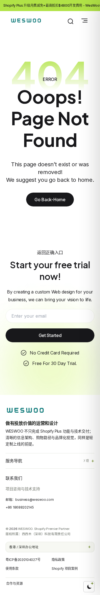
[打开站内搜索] (70, 21)
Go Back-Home (49, 199)
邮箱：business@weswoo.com (30, 500)
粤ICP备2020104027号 (23, 560)
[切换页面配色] (88, 586)
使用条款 (12, 568)
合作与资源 (14, 583)
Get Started (50, 335)
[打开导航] (84, 20)
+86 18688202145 (20, 507)
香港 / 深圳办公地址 (24, 547)
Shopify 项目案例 (65, 568)
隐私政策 (58, 560)
